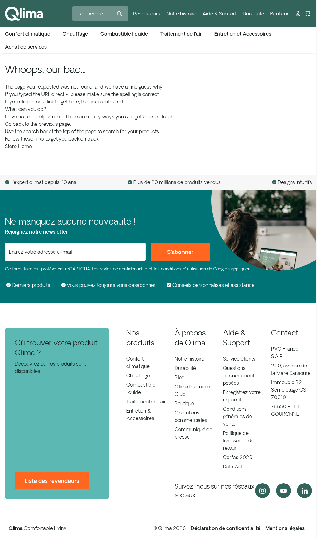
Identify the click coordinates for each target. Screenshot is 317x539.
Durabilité (253, 13)
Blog (179, 377)
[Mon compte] (297, 13)
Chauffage (138, 375)
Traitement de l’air (146, 401)
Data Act (233, 466)
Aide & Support (219, 13)
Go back (14, 124)
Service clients (239, 359)
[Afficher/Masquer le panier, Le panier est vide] (307, 13)
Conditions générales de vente (237, 416)
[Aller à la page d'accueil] (24, 14)
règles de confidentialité (123, 268)
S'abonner (180, 252)
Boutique (280, 13)
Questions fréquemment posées (238, 375)
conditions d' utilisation (183, 268)
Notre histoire (181, 13)
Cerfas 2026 (237, 457)
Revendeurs (146, 13)
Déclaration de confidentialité (225, 528)
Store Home (18, 146)
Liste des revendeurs (52, 481)
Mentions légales (285, 528)
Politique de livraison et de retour (238, 440)
